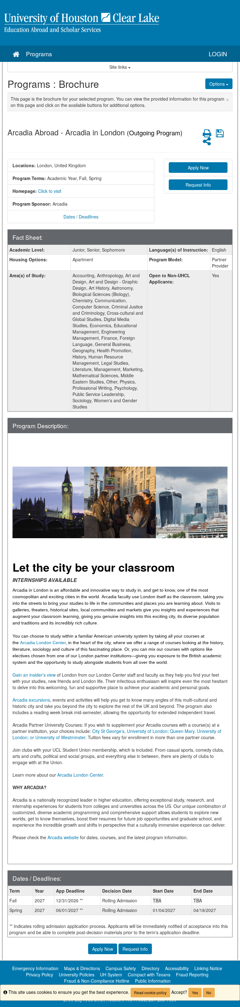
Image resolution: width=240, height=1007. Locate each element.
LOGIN (218, 53)
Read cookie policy (150, 992)
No (208, 992)
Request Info (198, 185)
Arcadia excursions (31, 700)
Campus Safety (121, 968)
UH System (111, 974)
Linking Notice (208, 968)
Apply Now (198, 167)
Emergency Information (35, 968)
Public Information (153, 981)
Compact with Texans (149, 974)
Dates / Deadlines (80, 216)
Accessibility (177, 968)
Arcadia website (63, 837)
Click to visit (49, 191)
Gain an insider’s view (34, 675)
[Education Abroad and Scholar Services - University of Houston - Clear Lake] (120, 23)
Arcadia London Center (43, 642)
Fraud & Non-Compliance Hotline (96, 981)
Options (217, 84)
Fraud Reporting (192, 974)
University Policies (76, 974)
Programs (39, 53)
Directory (150, 968)
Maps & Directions (82, 968)
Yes (195, 992)
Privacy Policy (39, 974)
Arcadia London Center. (80, 775)
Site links (118, 67)
